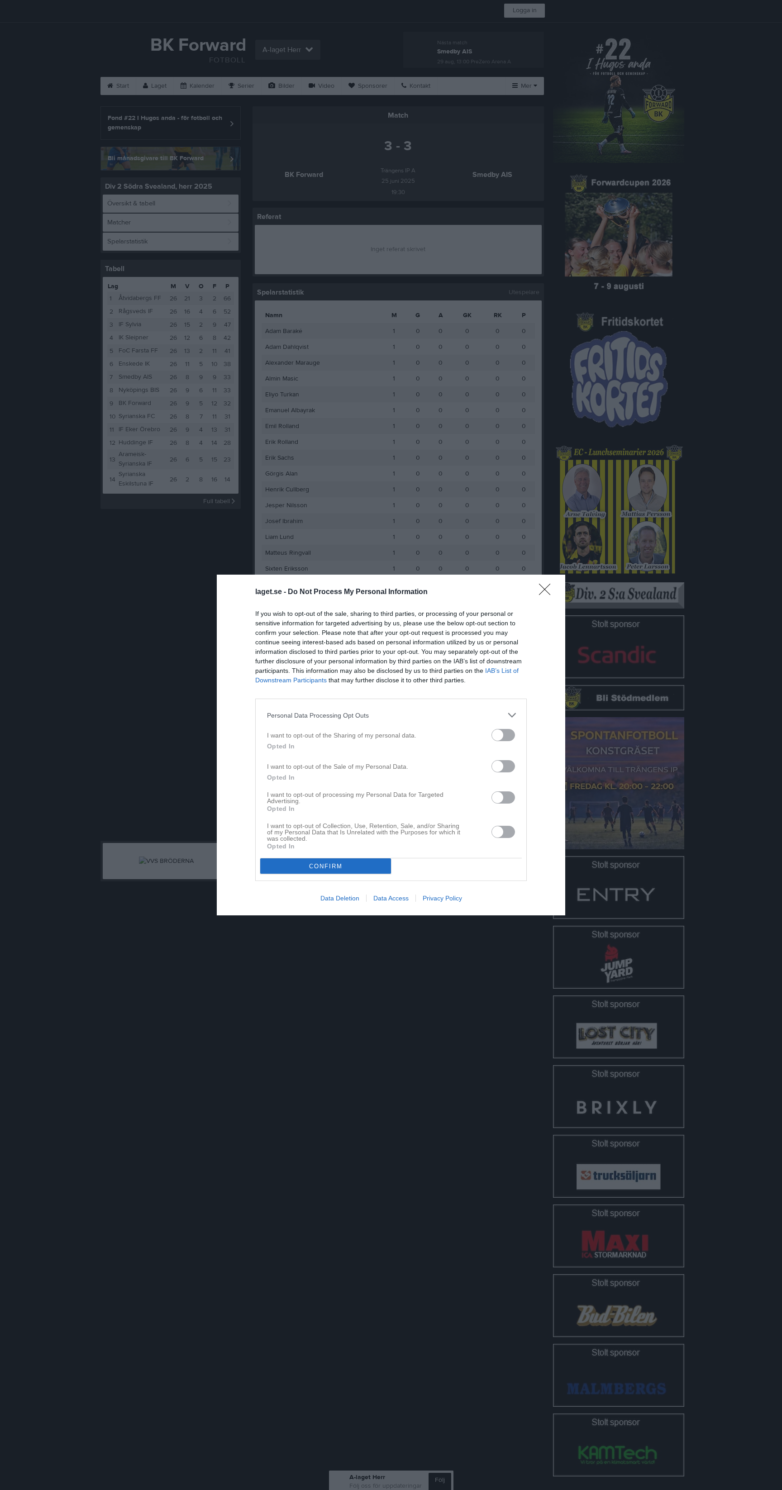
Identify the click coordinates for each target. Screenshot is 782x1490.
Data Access (391, 898)
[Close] (547, 592)
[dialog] (391, 745)
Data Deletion (339, 898)
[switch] (503, 735)
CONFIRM (326, 866)
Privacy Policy (442, 898)
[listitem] (391, 715)
